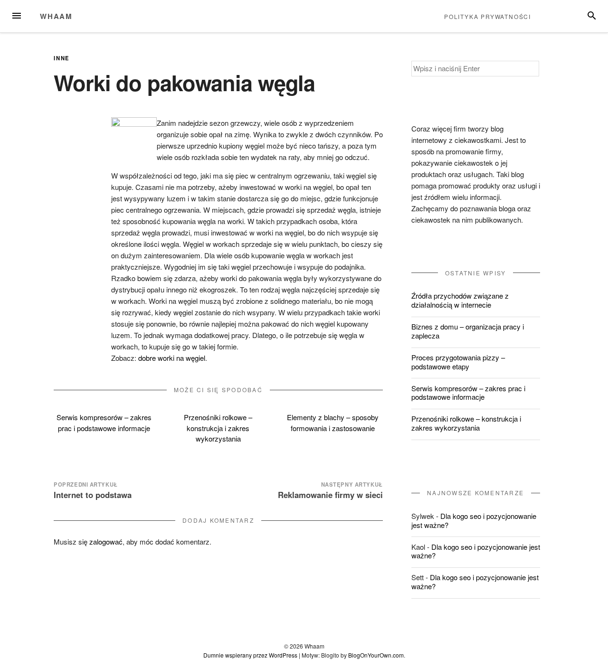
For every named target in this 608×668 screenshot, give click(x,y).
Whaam (56, 16)
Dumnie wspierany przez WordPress (250, 655)
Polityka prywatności (487, 16)
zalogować (106, 541)
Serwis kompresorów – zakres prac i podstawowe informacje (104, 422)
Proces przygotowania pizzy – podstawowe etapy (458, 361)
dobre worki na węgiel (171, 358)
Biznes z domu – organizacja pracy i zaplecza (467, 330)
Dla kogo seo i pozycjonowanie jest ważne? (473, 520)
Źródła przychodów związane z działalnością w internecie (460, 300)
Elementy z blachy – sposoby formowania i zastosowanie (333, 422)
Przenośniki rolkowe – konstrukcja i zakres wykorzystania (218, 427)
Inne (62, 58)
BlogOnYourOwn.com (376, 655)
